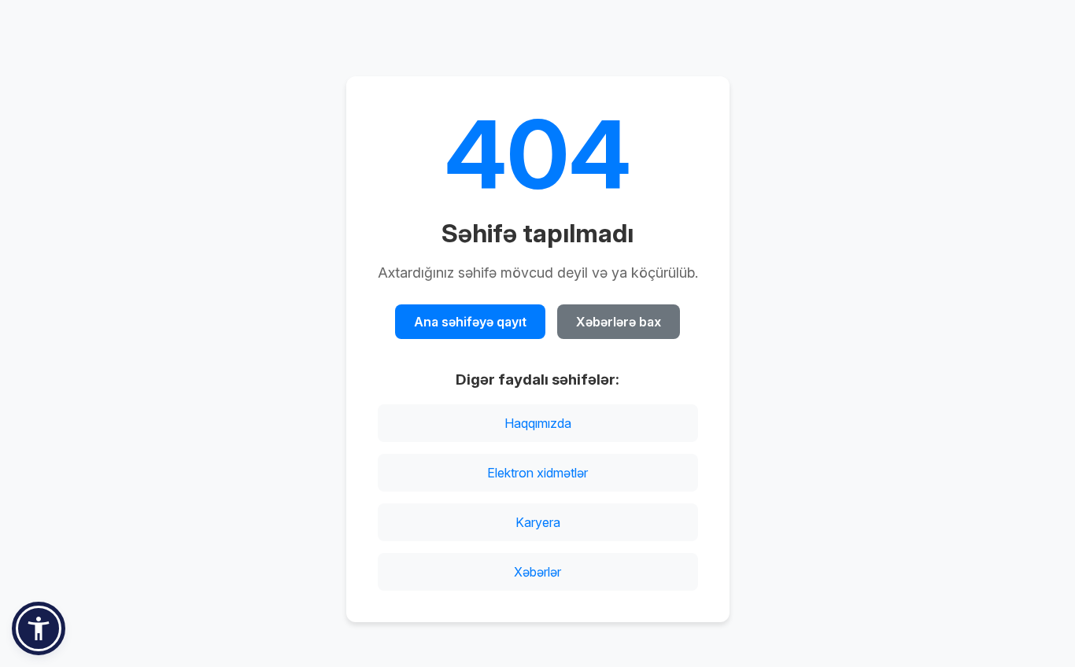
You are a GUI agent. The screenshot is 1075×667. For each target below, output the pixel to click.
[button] (38, 628)
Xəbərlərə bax (618, 322)
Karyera (537, 522)
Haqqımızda (537, 423)
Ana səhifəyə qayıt (470, 322)
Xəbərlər (537, 572)
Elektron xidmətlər (537, 473)
